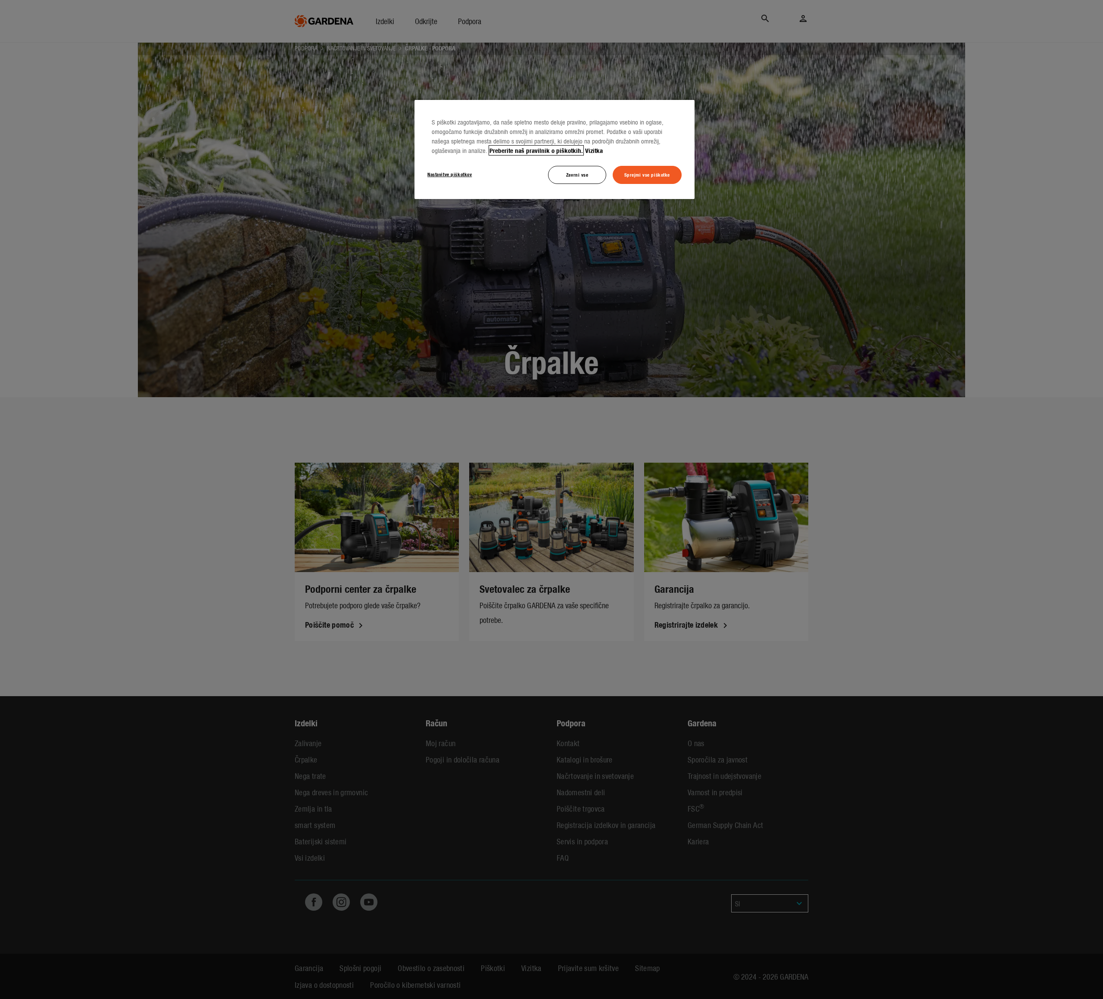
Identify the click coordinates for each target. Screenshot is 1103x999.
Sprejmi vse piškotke (647, 174)
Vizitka (594, 150)
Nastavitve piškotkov (449, 174)
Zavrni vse (577, 174)
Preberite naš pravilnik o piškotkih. (536, 150)
